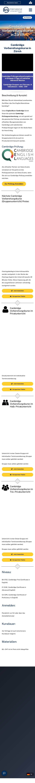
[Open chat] (4, 773)
